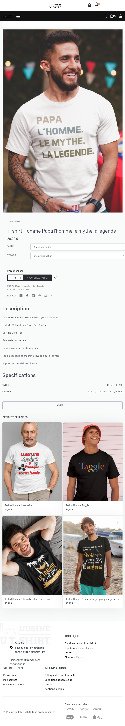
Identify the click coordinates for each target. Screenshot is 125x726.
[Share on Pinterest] (39, 295)
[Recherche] (105, 16)
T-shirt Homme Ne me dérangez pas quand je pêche (92, 599)
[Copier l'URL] (51, 295)
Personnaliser (15, 270)
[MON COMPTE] (89, 5)
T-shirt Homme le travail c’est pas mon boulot (28, 599)
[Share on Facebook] (27, 295)
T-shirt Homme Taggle (77, 505)
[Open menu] (6, 24)
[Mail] (45, 295)
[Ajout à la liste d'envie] (55, 278)
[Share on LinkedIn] (33, 295)
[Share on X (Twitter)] (21, 295)
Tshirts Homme (14, 221)
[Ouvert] (18, 16)
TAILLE (10, 246)
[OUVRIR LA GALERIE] (62, 121)
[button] (62, 405)
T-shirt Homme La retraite (18, 505)
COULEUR (11, 255)
